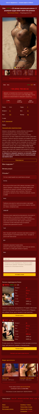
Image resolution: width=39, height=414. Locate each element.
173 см (28, 290)
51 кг (27, 293)
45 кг (27, 328)
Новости (22, 409)
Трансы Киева (24, 407)
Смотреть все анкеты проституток (19, 353)
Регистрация (5, 407)
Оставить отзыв (19, 274)
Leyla (35, 398)
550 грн (8, 102)
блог (26, 409)
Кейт (6, 320)
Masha (31, 398)
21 (10, 111)
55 (28, 111)
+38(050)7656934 (27, 391)
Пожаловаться (19, 160)
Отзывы (30, 407)
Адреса (29, 404)
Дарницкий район (6, 128)
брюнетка (19, 391)
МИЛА (7, 285)
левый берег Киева (16, 128)
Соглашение (23, 411)
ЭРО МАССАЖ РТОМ (23, 398)
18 (26, 287)
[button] (3, 72)
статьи (30, 409)
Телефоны (23, 404)
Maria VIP (14, 398)
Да (28, 114)
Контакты (29, 411)
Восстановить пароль (7, 409)
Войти (3, 404)
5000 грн (28, 298)
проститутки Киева (25, 386)
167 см (28, 325)
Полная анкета (19, 315)
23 (26, 323)
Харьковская (9, 121)
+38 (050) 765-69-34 (19, 89)
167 (10, 114)
